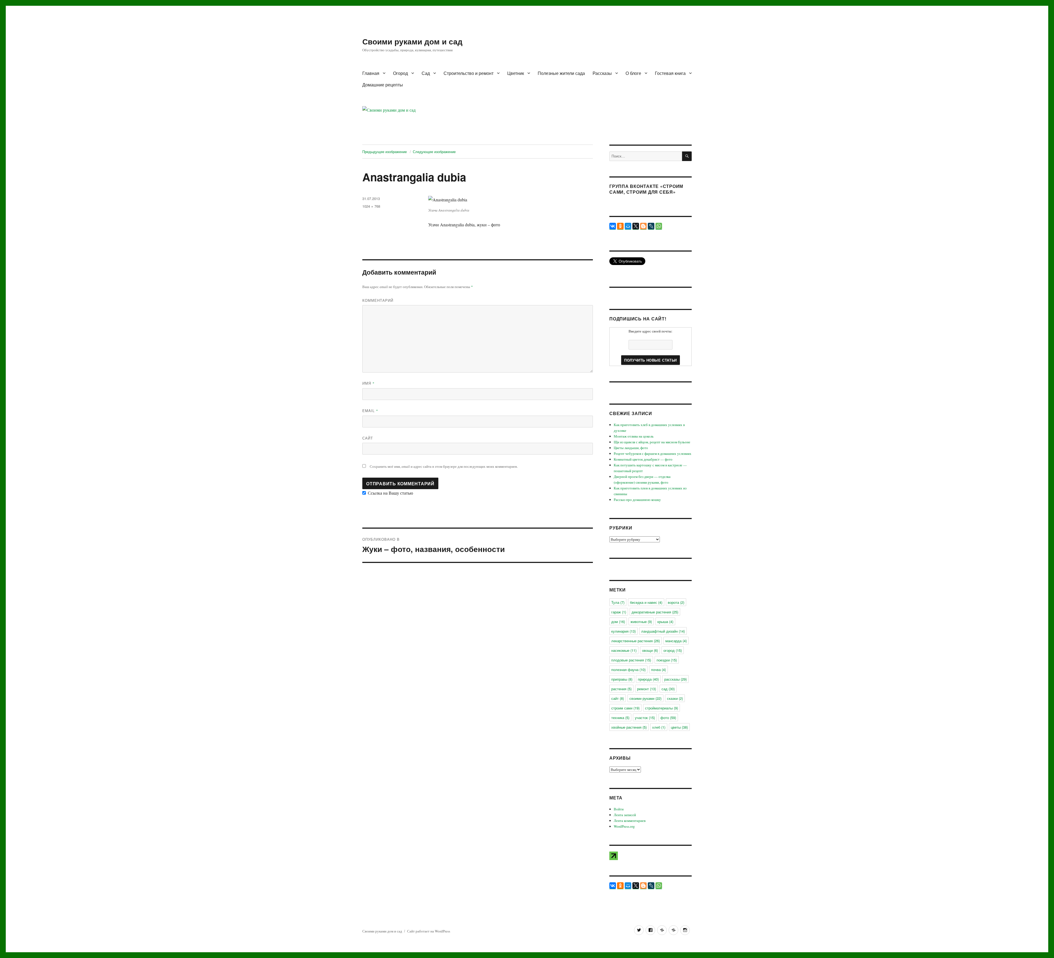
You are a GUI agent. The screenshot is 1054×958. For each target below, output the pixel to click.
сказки (675, 698)
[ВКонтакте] (612, 226)
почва (658, 669)
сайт (617, 698)
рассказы (675, 679)
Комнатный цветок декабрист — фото (643, 459)
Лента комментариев (630, 820)
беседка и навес (646, 602)
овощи (650, 650)
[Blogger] (643, 226)
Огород (400, 73)
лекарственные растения (635, 640)
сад (668, 688)
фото (668, 717)
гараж (618, 612)
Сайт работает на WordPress (428, 931)
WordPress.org (624, 826)
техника (620, 717)
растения (621, 688)
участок (645, 717)
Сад (426, 73)
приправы (621, 679)
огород (672, 650)
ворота (676, 602)
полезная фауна (628, 669)
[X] (635, 226)
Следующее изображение (434, 151)
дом (618, 621)
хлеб (658, 727)
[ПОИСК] (687, 156)
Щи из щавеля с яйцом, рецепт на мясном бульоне (652, 441)
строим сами (625, 708)
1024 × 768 (371, 206)
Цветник (515, 73)
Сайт (367, 438)
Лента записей (625, 814)
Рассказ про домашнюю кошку (637, 499)
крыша (665, 621)
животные (641, 621)
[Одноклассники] (620, 226)
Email (370, 410)
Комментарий (377, 300)
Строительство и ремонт (469, 73)
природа (648, 679)
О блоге (633, 73)
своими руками (645, 698)
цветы (679, 727)
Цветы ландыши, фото (631, 447)
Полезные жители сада (561, 73)
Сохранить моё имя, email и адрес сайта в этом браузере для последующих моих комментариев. (444, 466)
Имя (368, 383)
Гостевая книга (670, 73)
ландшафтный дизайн (663, 631)
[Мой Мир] (628, 226)
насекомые (624, 650)
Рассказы (602, 73)
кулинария (623, 631)
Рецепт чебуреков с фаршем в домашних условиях (652, 453)
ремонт (646, 688)
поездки (667, 660)
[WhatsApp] (658, 226)
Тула (617, 602)
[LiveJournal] (651, 226)
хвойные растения (629, 727)
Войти (619, 809)
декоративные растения (655, 612)
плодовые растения (631, 660)
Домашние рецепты (382, 84)
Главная (370, 73)
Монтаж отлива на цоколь (634, 436)
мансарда (676, 640)
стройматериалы (661, 708)
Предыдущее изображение (384, 151)
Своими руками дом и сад (412, 41)
